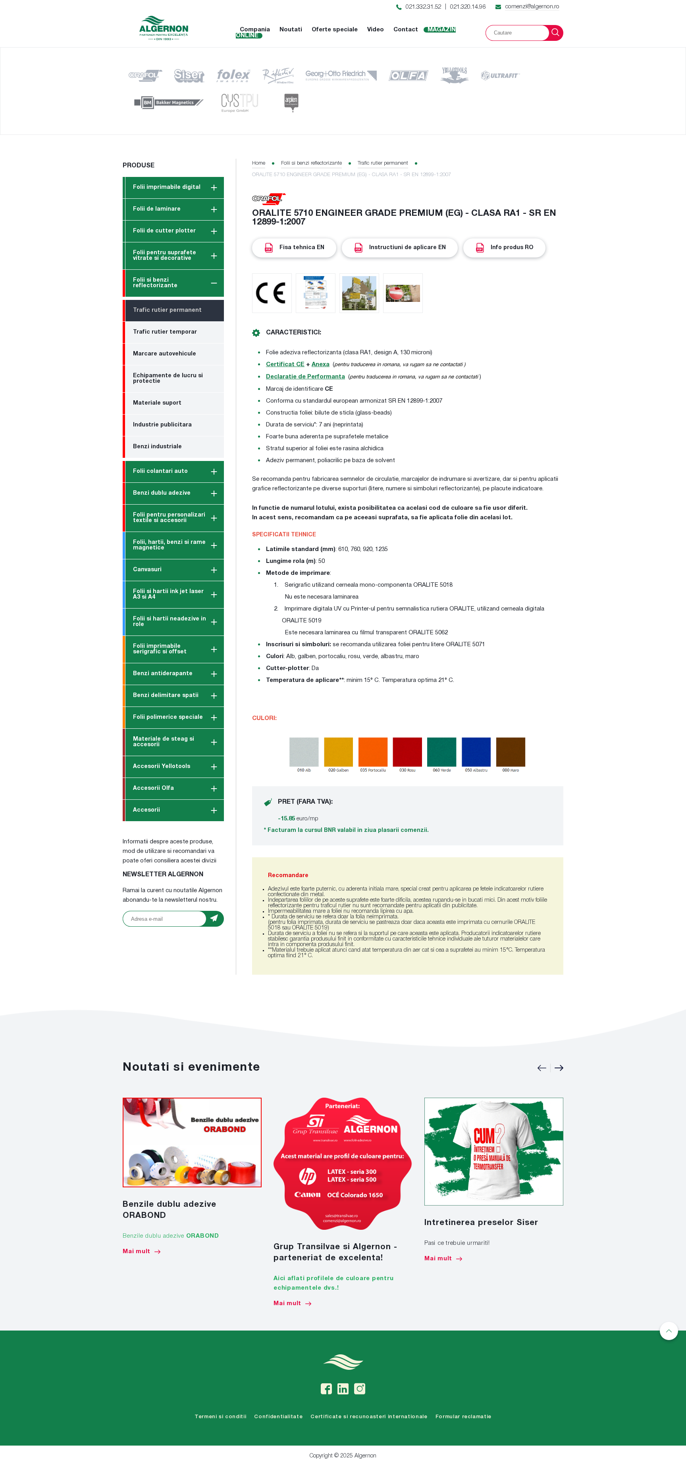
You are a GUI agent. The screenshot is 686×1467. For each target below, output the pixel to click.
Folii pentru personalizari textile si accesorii (169, 518)
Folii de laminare (157, 209)
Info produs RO (512, 247)
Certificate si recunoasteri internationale (368, 1417)
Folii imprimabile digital (166, 187)
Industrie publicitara (162, 425)
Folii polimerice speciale (168, 717)
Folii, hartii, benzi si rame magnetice (169, 545)
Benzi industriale (157, 446)
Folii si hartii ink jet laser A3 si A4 (168, 594)
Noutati (290, 30)
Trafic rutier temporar (165, 332)
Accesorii (146, 810)
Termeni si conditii (220, 1417)
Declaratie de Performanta (305, 377)
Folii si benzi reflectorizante (155, 283)
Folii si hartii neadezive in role (169, 621)
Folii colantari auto (160, 471)
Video (375, 30)
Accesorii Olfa (153, 788)
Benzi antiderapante (163, 673)
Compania (255, 30)
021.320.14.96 (468, 7)
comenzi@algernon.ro (532, 7)
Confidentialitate (278, 1417)
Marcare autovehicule (164, 354)
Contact (405, 30)
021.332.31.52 (423, 7)
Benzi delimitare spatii (165, 695)
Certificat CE (285, 364)
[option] (192, 1176)
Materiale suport (157, 403)
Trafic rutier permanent (167, 310)
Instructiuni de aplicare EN (407, 247)
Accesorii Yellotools (161, 766)
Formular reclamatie (463, 1417)
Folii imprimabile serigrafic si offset (160, 649)
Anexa (321, 364)
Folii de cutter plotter (164, 231)
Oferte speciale (335, 30)
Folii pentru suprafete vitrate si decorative (164, 255)
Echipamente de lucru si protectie (168, 378)
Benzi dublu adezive (162, 493)
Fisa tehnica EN (301, 247)
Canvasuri (147, 569)
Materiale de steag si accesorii (163, 742)
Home (258, 163)
